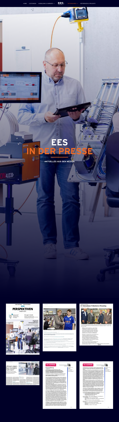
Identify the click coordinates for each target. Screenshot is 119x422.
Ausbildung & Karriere (45, 3)
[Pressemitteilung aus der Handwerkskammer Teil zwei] (96, 408)
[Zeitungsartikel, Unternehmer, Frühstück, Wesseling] (96, 345)
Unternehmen (72, 3)
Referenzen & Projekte (87, 3)
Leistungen (32, 3)
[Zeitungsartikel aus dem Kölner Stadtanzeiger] (22, 354)
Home (25, 3)
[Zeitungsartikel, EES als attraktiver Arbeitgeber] (59, 351)
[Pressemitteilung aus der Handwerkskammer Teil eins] (59, 408)
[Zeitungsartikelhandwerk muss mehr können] (22, 384)
